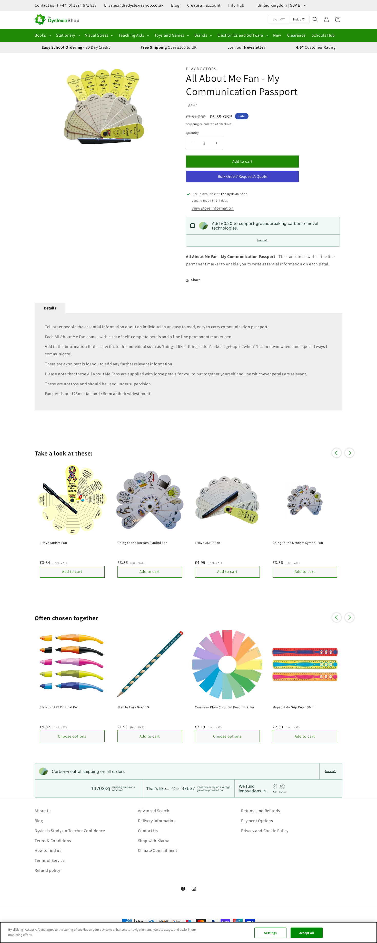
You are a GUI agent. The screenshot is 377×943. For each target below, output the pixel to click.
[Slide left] (41, 106)
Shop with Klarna (154, 840)
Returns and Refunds (260, 810)
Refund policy (47, 870)
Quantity (192, 133)
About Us (43, 810)
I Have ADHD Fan (207, 543)
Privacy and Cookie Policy (264, 830)
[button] (42, 35)
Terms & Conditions (53, 840)
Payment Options (257, 820)
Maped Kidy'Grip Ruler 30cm (294, 707)
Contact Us (148, 830)
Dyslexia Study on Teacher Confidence (70, 830)
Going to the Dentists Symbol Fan (298, 543)
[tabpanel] (188, 361)
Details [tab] (50, 308)
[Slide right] (166, 106)
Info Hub (236, 5)
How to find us (48, 850)
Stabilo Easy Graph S (133, 707)
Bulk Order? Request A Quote (242, 176)
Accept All (306, 933)
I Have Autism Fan (53, 543)
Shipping (192, 124)
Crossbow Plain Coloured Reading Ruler (224, 707)
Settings (270, 933)
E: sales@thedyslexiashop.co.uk (133, 5)
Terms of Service (50, 860)
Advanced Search (154, 810)
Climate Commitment (157, 850)
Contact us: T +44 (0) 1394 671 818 (65, 5)
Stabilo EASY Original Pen (59, 707)
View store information (213, 208)
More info (262, 240)
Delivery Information (157, 820)
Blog (175, 5)
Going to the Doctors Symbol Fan (142, 543)
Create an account (204, 5)
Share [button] (196, 279)
